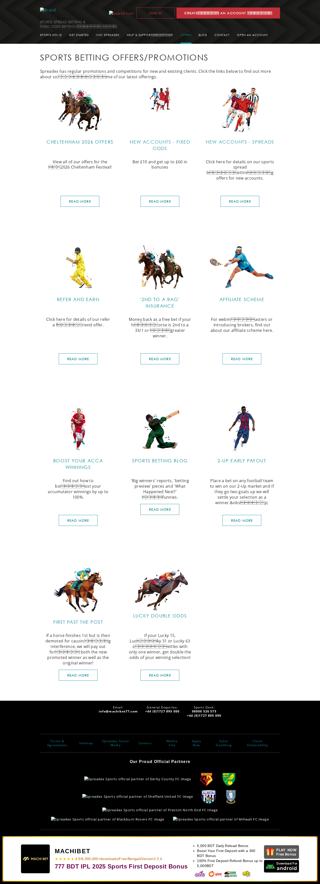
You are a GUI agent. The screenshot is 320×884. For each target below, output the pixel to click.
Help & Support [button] (150, 35)
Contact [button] (222, 35)
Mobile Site (172, 743)
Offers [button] (186, 35)
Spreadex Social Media (115, 743)
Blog (202, 35)
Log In (155, 13)
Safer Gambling (224, 743)
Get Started (79, 35)
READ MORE (80, 201)
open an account (252, 35)
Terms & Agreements (57, 743)
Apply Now (196, 743)
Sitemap (86, 743)
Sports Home (51, 35)
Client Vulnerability (257, 743)
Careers (145, 743)
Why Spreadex (108, 35)
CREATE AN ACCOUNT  (228, 13)
